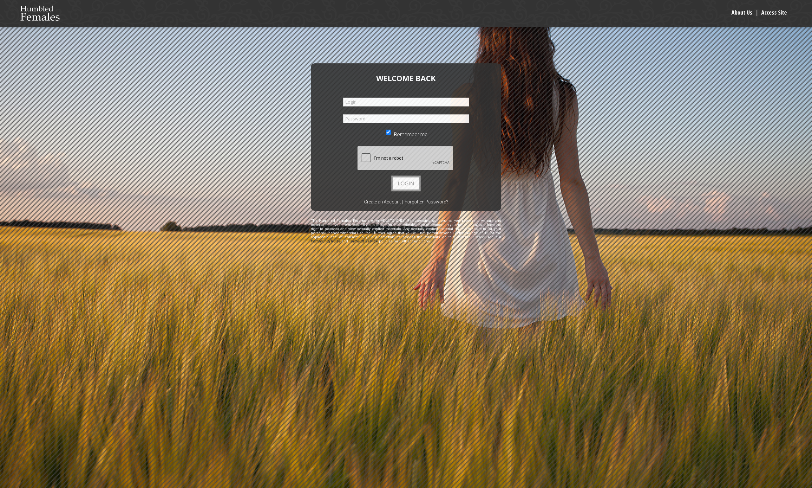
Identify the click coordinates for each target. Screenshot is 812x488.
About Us (741, 12)
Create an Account (382, 201)
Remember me (410, 135)
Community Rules (326, 241)
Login (406, 183)
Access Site (774, 12)
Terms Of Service (363, 241)
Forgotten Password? (426, 201)
